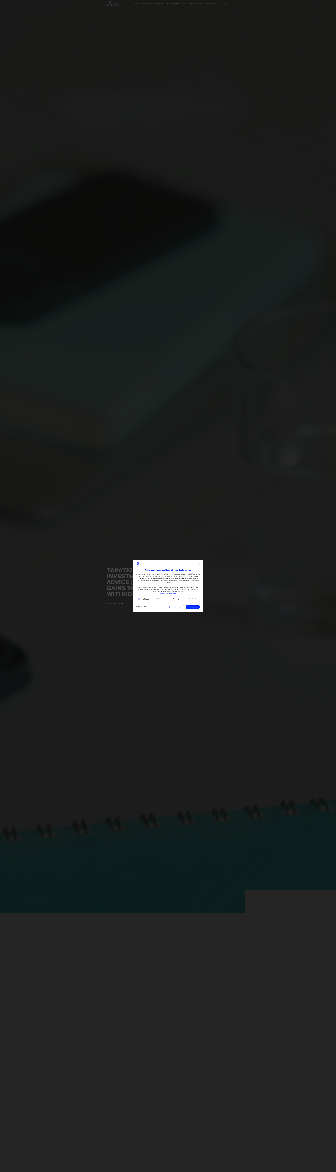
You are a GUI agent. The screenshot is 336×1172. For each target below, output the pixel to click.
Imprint (162, 593)
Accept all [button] (193, 607)
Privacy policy (171, 593)
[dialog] (168, 586)
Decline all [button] (177, 607)
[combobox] (199, 563)
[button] (142, 606)
